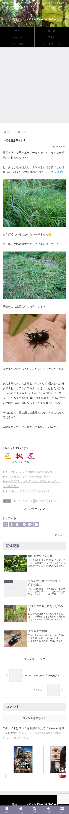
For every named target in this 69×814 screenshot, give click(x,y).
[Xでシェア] (5, 524)
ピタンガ (55, 501)
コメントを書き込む (34, 718)
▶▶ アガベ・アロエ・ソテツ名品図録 (26, 491)
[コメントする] (36, 524)
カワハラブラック (24, 501)
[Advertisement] (34, 86)
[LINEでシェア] (24, 524)
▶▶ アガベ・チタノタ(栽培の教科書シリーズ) (31, 471)
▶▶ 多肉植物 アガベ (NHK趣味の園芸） (27, 476)
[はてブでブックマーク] (18, 524)
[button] (30, 524)
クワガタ (42, 501)
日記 (8, 501)
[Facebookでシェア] (12, 524)
